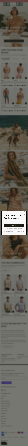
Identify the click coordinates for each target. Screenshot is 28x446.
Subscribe (14, 225)
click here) (22, 231)
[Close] (24, 213)
